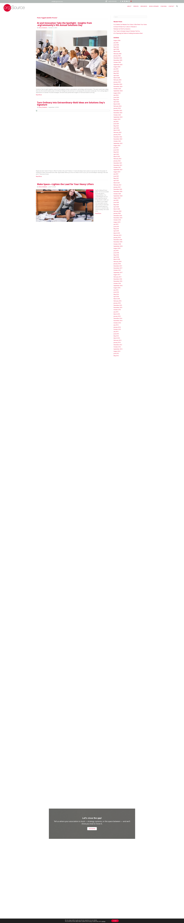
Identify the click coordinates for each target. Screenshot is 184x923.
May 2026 (116, 47)
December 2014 (118, 318)
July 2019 (116, 224)
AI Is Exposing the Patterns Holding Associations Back (128, 33)
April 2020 (116, 207)
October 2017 (117, 270)
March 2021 (117, 183)
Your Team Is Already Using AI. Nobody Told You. (127, 31)
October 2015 (117, 309)
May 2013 (116, 336)
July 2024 (116, 95)
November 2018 (118, 242)
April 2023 (116, 128)
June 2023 (116, 123)
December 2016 (118, 279)
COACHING (164, 6)
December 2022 (118, 137)
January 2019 (117, 237)
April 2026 (116, 49)
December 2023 (118, 110)
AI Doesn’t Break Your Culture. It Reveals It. (125, 27)
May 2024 (116, 99)
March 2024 (117, 104)
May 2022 (116, 152)
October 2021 (117, 167)
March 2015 (117, 314)
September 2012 (118, 349)
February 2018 (117, 261)
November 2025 (118, 60)
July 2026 (116, 42)
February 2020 (117, 211)
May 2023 (116, 126)
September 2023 (118, 117)
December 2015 (118, 305)
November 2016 (118, 281)
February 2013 (117, 340)
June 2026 (116, 45)
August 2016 (117, 288)
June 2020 (116, 202)
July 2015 (116, 312)
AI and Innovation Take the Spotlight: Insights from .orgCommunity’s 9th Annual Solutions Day (64, 24)
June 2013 (116, 334)
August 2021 (117, 172)
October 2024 (117, 88)
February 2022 (117, 158)
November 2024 (118, 86)
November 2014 (118, 320)
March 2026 (117, 51)
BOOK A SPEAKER (153, 6)
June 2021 (116, 176)
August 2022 (117, 145)
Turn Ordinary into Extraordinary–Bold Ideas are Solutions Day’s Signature (71, 103)
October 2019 (117, 220)
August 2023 (117, 119)
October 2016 (117, 283)
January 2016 (117, 303)
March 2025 (117, 77)
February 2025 (117, 80)
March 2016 (117, 298)
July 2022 (116, 147)
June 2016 (116, 292)
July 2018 (116, 250)
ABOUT (129, 6)
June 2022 (116, 150)
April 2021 (116, 180)
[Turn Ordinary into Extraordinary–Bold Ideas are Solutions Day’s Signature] (73, 139)
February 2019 (117, 235)
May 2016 (116, 294)
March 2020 (117, 209)
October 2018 (117, 244)
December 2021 (118, 163)
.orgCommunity (112, 1)
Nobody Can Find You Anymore (122, 29)
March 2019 (117, 233)
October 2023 (117, 115)
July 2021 (116, 174)
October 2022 (117, 141)
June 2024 (116, 97)
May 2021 (116, 178)
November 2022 (118, 139)
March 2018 (117, 259)
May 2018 (116, 255)
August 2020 (117, 198)
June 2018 (116, 253)
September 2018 (118, 246)
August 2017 (117, 274)
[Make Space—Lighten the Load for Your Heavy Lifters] (64, 205)
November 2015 (118, 307)
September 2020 (118, 196)
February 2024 (117, 106)
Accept (115, 920)
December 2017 (118, 266)
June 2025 (116, 71)
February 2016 (117, 301)
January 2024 (117, 108)
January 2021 (117, 187)
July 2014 (116, 325)
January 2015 (117, 316)
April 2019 (116, 231)
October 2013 (117, 329)
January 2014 (117, 327)
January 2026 (117, 56)
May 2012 (116, 355)
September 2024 (118, 91)
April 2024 (116, 102)
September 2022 (118, 143)
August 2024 (117, 93)
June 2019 (116, 226)
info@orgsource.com (57, 1)
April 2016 (116, 296)
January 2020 (117, 213)
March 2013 (117, 338)
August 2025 (117, 67)
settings (103, 921)
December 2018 (118, 239)
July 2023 (116, 121)
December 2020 (118, 189)
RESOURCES (144, 6)
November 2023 (118, 112)
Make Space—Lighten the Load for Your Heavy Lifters (65, 184)
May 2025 (116, 73)
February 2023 (117, 132)
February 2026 (117, 53)
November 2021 (118, 165)
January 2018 (117, 263)
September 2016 (118, 285)
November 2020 (118, 191)
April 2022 (116, 154)
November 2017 (118, 268)
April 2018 (116, 257)
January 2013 (117, 342)
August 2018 (117, 248)
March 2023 (117, 130)
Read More (39, 95)
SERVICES (136, 6)
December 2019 (118, 215)
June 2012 (116, 353)
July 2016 (116, 290)
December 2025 (118, 58)
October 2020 (117, 193)
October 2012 (117, 347)
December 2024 (118, 84)
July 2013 (116, 331)
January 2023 (117, 134)
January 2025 (117, 82)
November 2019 (118, 218)
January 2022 (117, 161)
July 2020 (116, 200)
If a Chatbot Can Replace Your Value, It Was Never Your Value (130, 24)
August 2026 (117, 40)
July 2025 (116, 69)
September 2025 (118, 64)
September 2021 (118, 169)
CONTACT (171, 6)
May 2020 (116, 204)
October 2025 (117, 62)
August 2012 (117, 351)
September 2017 (118, 272)
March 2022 (117, 156)
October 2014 (117, 323)
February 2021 (117, 185)
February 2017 (117, 277)
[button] (177, 6)
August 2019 (117, 222)
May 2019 (116, 228)
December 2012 (118, 344)
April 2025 (116, 75)
